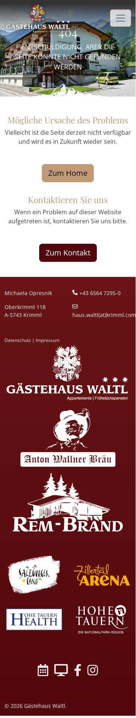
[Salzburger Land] (34, 575)
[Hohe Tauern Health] (34, 619)
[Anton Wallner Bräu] (68, 437)
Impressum (48, 340)
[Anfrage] (61, 671)
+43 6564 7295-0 (100, 293)
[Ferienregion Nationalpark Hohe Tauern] (101, 619)
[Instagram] (92, 671)
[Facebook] (77, 671)
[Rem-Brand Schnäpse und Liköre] (68, 502)
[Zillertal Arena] (101, 575)
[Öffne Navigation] (120, 17)
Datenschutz (18, 340)
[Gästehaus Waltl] (68, 373)
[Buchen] (43, 671)
